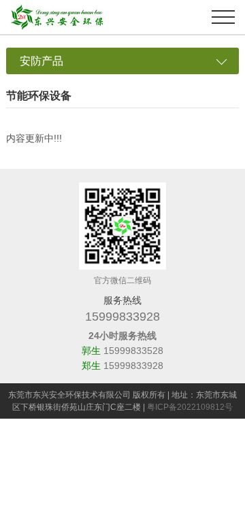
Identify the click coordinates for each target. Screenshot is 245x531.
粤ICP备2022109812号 (190, 407)
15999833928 (122, 316)
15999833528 (133, 350)
